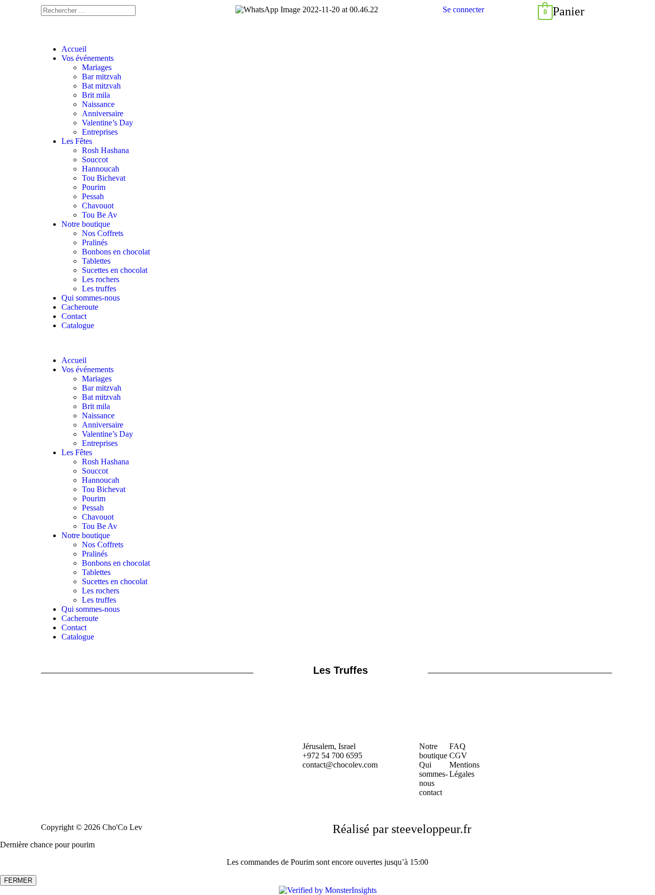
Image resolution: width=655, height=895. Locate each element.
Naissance (98, 104)
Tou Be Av (99, 214)
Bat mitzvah (101, 85)
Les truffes (99, 288)
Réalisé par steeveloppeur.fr (402, 829)
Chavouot (98, 205)
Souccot (95, 159)
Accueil (73, 49)
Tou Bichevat (103, 178)
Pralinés (94, 242)
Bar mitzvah (101, 76)
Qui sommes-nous (90, 297)
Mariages (97, 67)
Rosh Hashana (105, 150)
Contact (73, 316)
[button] (327, 343)
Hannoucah (100, 168)
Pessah (93, 196)
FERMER (18, 880)
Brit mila (96, 95)
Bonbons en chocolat (116, 251)
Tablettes (96, 261)
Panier (568, 11)
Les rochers (100, 279)
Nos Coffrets (102, 233)
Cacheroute (79, 307)
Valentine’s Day (107, 122)
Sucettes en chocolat (114, 270)
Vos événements (87, 58)
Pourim (93, 187)
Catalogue (77, 325)
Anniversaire (102, 113)
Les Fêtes (76, 141)
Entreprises (100, 131)
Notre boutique (85, 224)
